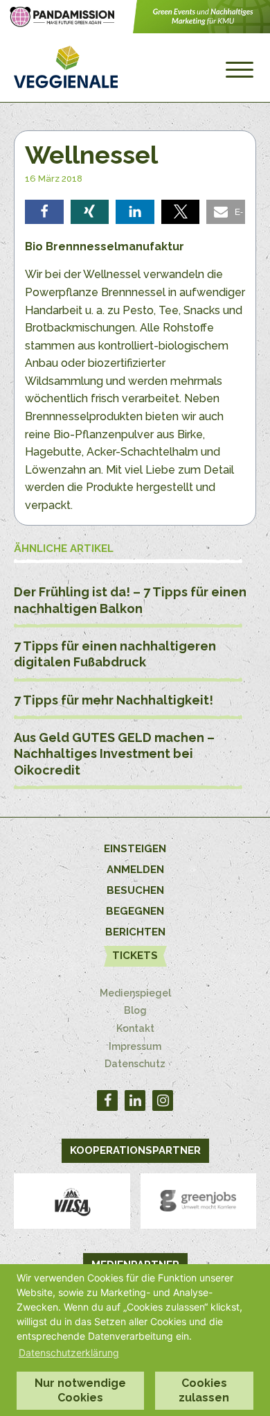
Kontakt (135, 1028)
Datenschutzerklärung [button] (69, 1352)
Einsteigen (135, 849)
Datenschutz (135, 1063)
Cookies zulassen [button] (204, 1390)
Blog (135, 1010)
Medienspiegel (135, 993)
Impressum (135, 1046)
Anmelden (135, 869)
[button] (44, 212)
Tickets (135, 955)
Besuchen (135, 890)
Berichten (135, 932)
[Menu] (239, 70)
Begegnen (135, 911)
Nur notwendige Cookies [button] (80, 1390)
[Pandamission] (135, 29)
